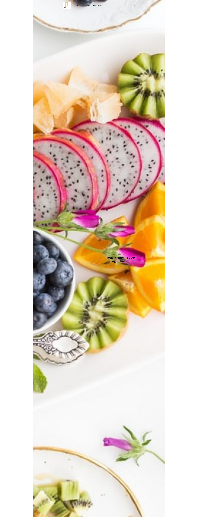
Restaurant (100, 5)
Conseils (77, 5)
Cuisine (82, 5)
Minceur (94, 5)
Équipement (88, 5)
